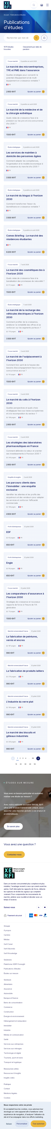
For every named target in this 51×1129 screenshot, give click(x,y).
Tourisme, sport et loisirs (13, 1058)
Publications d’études (12, 969)
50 (35, 764)
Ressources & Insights (12, 1073)
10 (16, 764)
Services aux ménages (13, 1049)
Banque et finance (11, 998)
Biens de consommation (13, 1003)
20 (21, 764)
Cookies (7, 1098)
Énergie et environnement (13, 1016)
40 (30, 764)
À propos (7, 930)
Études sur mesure (11, 973)
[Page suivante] (38, 758)
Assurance (8, 989)
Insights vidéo (9, 1078)
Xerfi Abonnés (9, 949)
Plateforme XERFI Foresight (13, 964)
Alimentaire (8, 984)
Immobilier (8, 1026)
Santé (6, 1039)
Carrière (7, 935)
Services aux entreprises (13, 1044)
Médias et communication (13, 1035)
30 (25, 764)
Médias (6, 939)
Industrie (7, 1030)
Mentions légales (10, 1093)
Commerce (8, 1007)
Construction (9, 1012)
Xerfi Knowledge (10, 953)
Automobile (8, 993)
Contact (7, 1089)
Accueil (6, 15)
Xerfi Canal (8, 944)
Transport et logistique (12, 1062)
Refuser (9, 1124)
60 (33, 758)
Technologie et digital (12, 1053)
